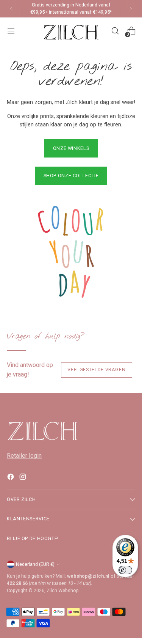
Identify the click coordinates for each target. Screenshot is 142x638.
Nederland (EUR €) (35, 564)
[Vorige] (11, 8)
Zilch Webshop (63, 590)
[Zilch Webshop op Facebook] (11, 478)
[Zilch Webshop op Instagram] (23, 478)
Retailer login (24, 455)
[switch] (125, 570)
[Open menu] (11, 31)
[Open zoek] (115, 31)
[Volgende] (130, 8)
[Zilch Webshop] (71, 30)
